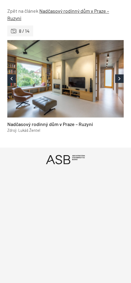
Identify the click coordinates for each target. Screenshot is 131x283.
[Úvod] (65, 159)
